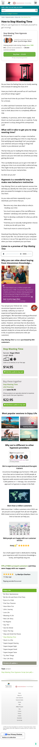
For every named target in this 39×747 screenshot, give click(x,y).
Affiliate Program (19, 716)
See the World (8, 637)
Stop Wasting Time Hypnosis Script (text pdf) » (17, 682)
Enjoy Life (7, 600)
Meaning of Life (8, 625)
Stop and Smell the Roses (12, 644)
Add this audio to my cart (14, 372)
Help (19, 718)
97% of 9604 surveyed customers (14, 566)
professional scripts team (18, 460)
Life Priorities (8, 387)
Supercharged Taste (10, 662)
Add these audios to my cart (15, 405)
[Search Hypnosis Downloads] (36, 10)
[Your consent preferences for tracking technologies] (36, 744)
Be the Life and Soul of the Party (14, 607)
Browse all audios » (10, 673)
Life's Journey (8, 619)
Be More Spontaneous (10, 604)
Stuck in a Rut (8, 650)
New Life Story (8, 628)
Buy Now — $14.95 (19, 54)
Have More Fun (8, 616)
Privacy (19, 723)
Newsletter (19, 727)
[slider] (12, 254)
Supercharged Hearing (11, 653)
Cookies (19, 725)
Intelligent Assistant (12, 13)
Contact (19, 721)
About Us (20, 705)
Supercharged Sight (10, 656)
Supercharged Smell (10, 659)
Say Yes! (6, 634)
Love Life (6, 622)
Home (19, 702)
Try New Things (8, 665)
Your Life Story (8, 668)
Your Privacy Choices (14, 744)
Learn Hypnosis (19, 707)
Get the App (19, 730)
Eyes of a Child (8, 610)
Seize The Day (8, 641)
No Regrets (7, 631)
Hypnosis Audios (19, 709)
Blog (19, 714)
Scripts (19, 712)
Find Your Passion (9, 613)
